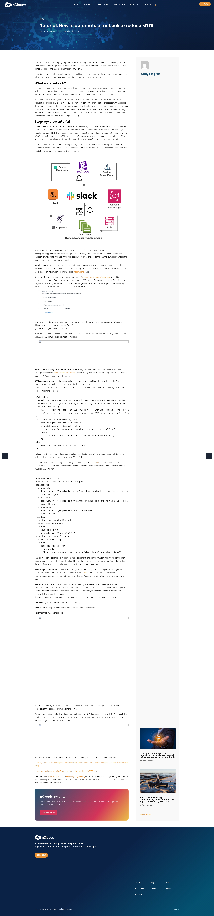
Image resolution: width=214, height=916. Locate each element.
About (137, 883)
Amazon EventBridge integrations (95, 277)
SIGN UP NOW (48, 812)
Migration (70, 31)
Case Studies (120, 5)
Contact (138, 895)
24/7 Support (54, 776)
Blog (152, 883)
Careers (168, 889)
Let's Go (204, 4)
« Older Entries (145, 814)
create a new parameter (64, 373)
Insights (134, 5)
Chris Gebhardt (148, 761)
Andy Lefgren (147, 805)
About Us (148, 5)
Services (75, 5)
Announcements (58, 31)
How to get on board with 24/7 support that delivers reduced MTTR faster (67, 771)
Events (153, 889)
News (167, 883)
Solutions (103, 5)
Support (88, 5)
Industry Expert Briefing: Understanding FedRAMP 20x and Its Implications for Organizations (157, 799)
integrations (79, 272)
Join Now (41, 855)
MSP (78, 31)
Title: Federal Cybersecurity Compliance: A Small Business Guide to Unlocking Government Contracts (157, 755)
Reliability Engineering (75, 776)
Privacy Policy (174, 909)
